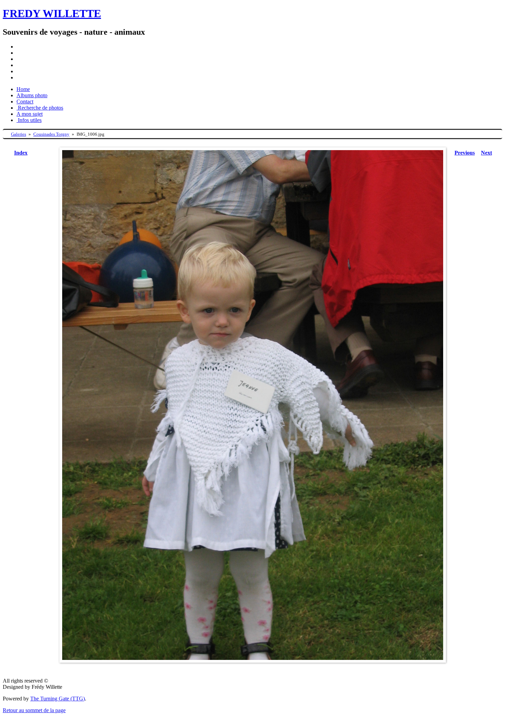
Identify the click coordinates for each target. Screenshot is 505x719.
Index (20, 153)
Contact (24, 101)
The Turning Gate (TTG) (57, 698)
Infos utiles (29, 120)
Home (23, 89)
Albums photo (31, 95)
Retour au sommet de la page (34, 710)
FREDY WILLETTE (52, 13)
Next (486, 153)
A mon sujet (29, 114)
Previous (464, 153)
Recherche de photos (39, 108)
